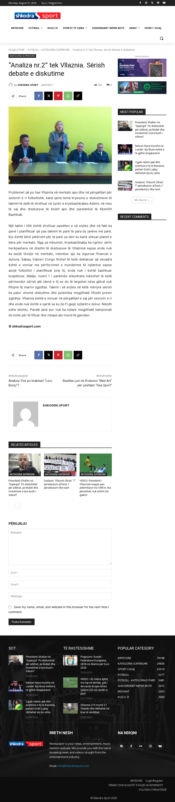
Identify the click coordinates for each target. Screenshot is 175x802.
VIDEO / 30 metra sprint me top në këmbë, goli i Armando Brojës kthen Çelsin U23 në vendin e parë (94, 686)
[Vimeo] (158, 3)
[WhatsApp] (68, 96)
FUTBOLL (33, 50)
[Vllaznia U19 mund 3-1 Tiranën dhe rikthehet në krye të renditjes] (70, 708)
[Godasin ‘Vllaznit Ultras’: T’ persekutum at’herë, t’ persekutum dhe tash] (60, 465)
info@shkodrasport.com (73, 766)
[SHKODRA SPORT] (11, 85)
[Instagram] (146, 3)
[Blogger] (121, 746)
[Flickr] (140, 746)
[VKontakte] (160, 746)
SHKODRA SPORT (28, 84)
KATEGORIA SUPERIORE (55, 50)
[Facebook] (140, 3)
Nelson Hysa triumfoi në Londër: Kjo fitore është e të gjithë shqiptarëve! (149, 149)
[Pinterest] (58, 96)
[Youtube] (164, 3)
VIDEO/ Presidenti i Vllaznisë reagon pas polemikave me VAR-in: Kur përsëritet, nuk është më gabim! (95, 488)
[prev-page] (11, 505)
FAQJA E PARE (17, 50)
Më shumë (140, 200)
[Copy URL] (78, 96)
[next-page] (18, 505)
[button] (161, 38)
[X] (152, 3)
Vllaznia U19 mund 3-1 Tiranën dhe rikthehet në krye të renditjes (94, 709)
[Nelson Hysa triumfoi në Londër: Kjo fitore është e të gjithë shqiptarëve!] (125, 149)
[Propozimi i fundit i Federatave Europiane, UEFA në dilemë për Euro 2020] (70, 660)
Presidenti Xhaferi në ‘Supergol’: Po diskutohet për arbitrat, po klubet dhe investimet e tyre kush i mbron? (23, 488)
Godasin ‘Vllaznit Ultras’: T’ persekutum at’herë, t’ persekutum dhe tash (59, 484)
